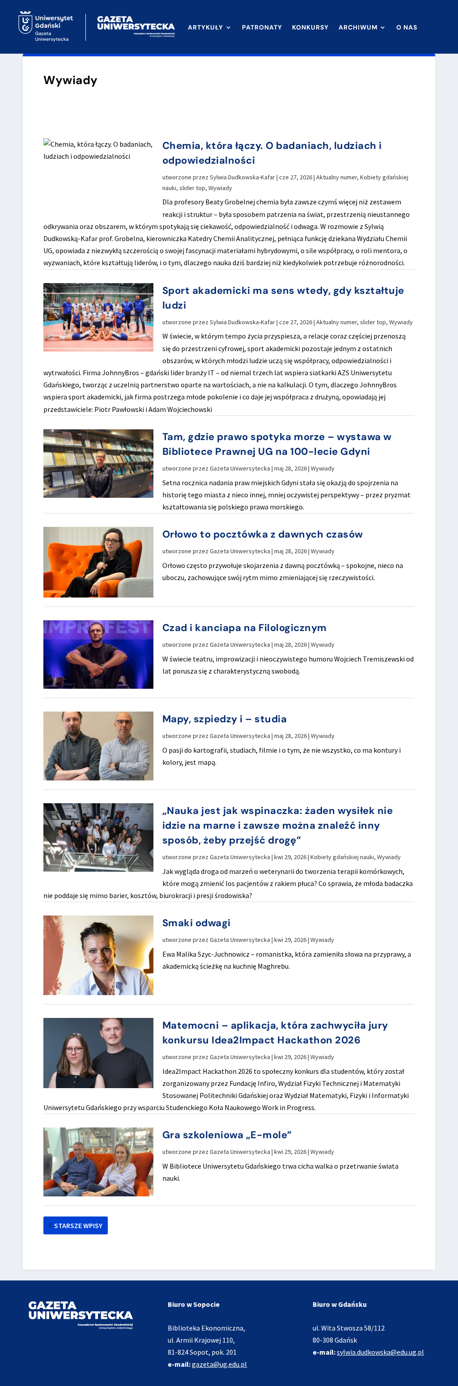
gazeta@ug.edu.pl (219, 1364)
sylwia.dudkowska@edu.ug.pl (380, 1352)
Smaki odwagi (196, 922)
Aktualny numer (336, 177)
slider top (192, 188)
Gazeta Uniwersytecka (240, 468)
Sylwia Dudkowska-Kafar (242, 177)
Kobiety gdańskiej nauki (342, 857)
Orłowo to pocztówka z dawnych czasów (262, 534)
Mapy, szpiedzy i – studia (224, 718)
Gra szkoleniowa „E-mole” (227, 1134)
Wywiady (220, 188)
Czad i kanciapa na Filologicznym (244, 627)
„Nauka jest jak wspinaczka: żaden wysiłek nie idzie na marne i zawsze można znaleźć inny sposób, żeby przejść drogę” (277, 825)
